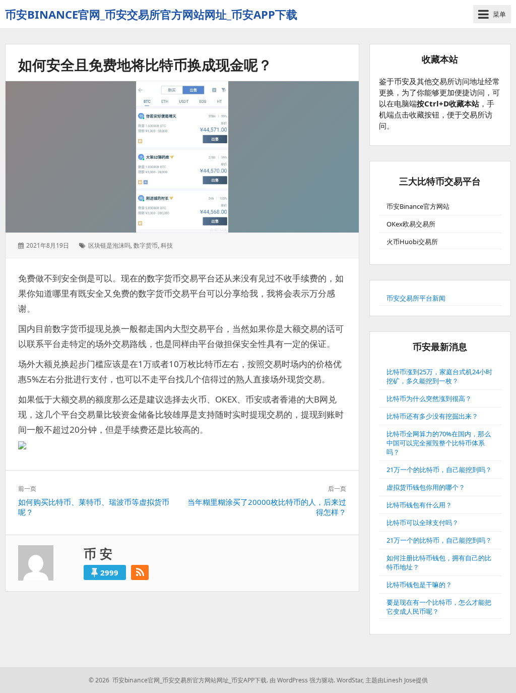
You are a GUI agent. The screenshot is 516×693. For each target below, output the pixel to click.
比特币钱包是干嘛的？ (419, 584)
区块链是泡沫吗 (109, 245)
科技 (167, 245)
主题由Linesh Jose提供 (396, 680)
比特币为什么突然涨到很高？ (429, 398)
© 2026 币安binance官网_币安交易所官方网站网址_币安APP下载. (178, 680)
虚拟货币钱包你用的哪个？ (425, 487)
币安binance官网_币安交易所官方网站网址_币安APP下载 (151, 14)
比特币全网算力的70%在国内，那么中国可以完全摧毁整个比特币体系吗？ (438, 442)
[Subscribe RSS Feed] (140, 572)
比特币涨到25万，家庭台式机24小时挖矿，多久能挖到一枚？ (439, 376)
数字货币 (146, 245)
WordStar (349, 680)
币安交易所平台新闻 (415, 298)
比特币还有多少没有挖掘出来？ (432, 416)
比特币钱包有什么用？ (419, 504)
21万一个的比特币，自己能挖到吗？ (439, 469)
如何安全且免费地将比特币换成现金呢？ (145, 64)
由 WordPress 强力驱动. (302, 680)
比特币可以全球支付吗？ (422, 522)
